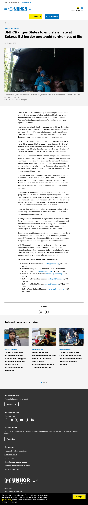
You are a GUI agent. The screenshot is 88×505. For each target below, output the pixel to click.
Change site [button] (24, 2)
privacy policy (7, 500)
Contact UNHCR (10, 454)
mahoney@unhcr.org (56, 289)
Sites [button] (82, 10)
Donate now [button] (11, 404)
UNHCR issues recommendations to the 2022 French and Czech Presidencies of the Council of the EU (44, 360)
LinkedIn (32, 420)
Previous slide (6, 336)
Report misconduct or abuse (15, 462)
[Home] (16, 9)
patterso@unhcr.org (54, 273)
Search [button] (73, 10)
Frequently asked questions (15, 451)
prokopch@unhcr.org (56, 279)
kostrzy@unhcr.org (51, 263)
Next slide (81, 336)
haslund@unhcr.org (44, 271)
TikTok (27, 420)
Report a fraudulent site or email (17, 465)
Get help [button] (53, 16)
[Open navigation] (5, 8)
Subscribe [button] (11, 439)
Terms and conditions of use (13, 491)
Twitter (16, 420)
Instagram (11, 420)
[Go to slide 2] (44, 383)
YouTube (21, 420)
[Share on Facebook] (47, 312)
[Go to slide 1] (42, 383)
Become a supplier (11, 469)
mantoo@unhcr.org (51, 284)
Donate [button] (78, 10)
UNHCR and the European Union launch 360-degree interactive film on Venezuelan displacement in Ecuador (15, 361)
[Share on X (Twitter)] (41, 312)
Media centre (9, 458)
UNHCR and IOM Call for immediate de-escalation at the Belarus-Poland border (70, 358)
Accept (79, 497)
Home (6, 23)
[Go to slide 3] (47, 383)
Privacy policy (8, 488)
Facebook (5, 420)
